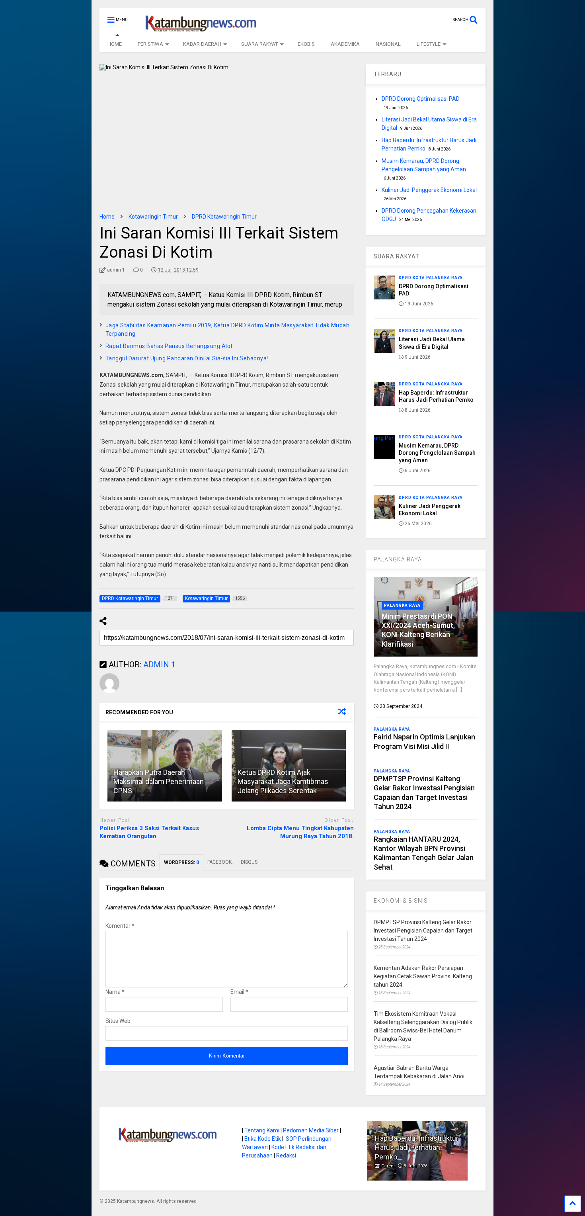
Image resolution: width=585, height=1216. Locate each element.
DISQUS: (250, 862)
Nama (115, 992)
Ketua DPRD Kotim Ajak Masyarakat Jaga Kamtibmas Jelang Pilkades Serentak (283, 781)
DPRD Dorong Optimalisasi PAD (421, 99)
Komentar (120, 926)
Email (239, 992)
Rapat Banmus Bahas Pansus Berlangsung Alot (169, 346)
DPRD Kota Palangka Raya (431, 278)
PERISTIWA (150, 44)
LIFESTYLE (429, 44)
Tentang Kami (261, 1130)
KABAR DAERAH (202, 44)
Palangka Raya (402, 605)
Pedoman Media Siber (311, 1130)
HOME (114, 44)
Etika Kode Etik (262, 1139)
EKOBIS (306, 44)
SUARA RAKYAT (259, 44)
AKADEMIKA (345, 44)
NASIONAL (388, 44)
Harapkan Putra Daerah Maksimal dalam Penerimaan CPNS (158, 781)
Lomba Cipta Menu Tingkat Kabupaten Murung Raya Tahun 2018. (300, 832)
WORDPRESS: (181, 862)
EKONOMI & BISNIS (401, 900)
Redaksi (286, 1155)
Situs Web (118, 1021)
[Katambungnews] (197, 30)
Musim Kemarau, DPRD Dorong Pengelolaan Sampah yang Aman (437, 452)
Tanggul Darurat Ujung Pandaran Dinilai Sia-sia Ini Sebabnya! (186, 358)
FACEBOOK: (220, 862)
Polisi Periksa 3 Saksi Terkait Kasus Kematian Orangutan (149, 832)
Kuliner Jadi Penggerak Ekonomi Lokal (429, 190)
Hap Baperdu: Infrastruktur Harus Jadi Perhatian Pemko (416, 1147)
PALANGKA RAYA (398, 559)
